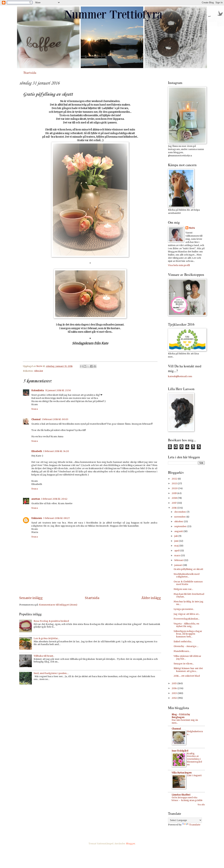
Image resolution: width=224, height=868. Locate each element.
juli (176, 536)
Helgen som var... (183, 589)
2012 (174, 697)
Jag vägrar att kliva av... (187, 613)
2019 (174, 493)
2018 (174, 497)
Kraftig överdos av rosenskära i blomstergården (194, 759)
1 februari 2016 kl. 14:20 (56, 451)
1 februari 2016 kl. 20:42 (54, 498)
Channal (36, 419)
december (180, 511)
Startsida (29, 72)
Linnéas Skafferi (181, 794)
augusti (178, 531)
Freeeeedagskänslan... (187, 618)
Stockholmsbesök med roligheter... (187, 575)
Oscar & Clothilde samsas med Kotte (188, 583)
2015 (174, 683)
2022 (175, 478)
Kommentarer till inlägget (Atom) (58, 604)
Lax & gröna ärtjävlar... (46, 638)
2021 (175, 483)
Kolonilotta (37, 390)
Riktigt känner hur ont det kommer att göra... (188, 669)
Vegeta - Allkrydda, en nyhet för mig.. (186, 625)
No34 (192, 227)
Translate (194, 824)
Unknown (36, 518)
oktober (179, 521)
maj (176, 545)
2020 (175, 488)
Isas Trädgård (180, 750)
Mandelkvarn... (182, 651)
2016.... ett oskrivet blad (187, 675)
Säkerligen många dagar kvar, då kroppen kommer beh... (188, 634)
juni (176, 540)
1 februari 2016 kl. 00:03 (55, 419)
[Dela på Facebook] (91, 366)
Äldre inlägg (151, 598)
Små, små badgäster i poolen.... (51, 673)
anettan (35, 498)
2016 (174, 507)
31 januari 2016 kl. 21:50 (58, 390)
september (180, 526)
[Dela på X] (88, 366)
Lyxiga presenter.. (184, 609)
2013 (174, 693)
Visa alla (201, 805)
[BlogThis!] (85, 366)
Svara (34, 408)
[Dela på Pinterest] (95, 366)
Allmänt (38, 370)
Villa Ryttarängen (182, 772)
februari (179, 560)
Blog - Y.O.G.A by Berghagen (181, 716)
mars (177, 555)
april (177, 550)
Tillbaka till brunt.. (44, 655)
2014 (174, 688)
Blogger (130, 843)
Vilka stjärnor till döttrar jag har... (187, 657)
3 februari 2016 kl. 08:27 (56, 518)
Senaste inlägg (31, 598)
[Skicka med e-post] (81, 366)
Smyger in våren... (184, 663)
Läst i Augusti (194, 775)
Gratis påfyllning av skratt (188, 569)
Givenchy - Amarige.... (186, 646)
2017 (174, 502)
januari (178, 565)
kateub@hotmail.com (180, 376)
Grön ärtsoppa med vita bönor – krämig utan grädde (187, 799)
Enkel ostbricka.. (183, 641)
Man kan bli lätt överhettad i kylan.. (189, 595)
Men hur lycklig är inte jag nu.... (188, 603)
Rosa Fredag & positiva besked (51, 620)
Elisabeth (36, 451)
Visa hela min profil (179, 265)
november (180, 516)
